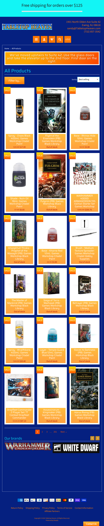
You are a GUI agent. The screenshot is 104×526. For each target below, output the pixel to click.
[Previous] (92, 438)
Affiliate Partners (52, 511)
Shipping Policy (33, 508)
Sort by (74, 79)
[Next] (97, 438)
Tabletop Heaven (51, 518)
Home (6, 48)
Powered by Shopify (52, 520)
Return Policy (17, 508)
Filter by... (14, 80)
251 (55, 431)
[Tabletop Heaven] (27, 27)
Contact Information (84, 508)
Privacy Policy (48, 508)
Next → (64, 431)
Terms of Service (64, 508)
